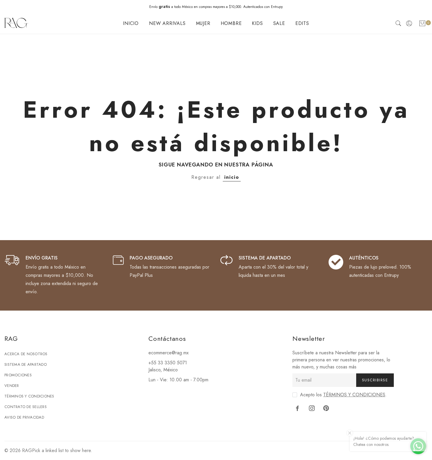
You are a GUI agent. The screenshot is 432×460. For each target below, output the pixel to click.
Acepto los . (343, 394)
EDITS (302, 23)
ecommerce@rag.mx (168, 352)
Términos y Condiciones (29, 396)
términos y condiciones (354, 394)
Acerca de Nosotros (26, 354)
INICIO (131, 23)
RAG (27, 450)
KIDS (257, 23)
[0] (422, 24)
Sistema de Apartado (25, 364)
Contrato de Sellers (25, 407)
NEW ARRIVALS (167, 23)
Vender (11, 385)
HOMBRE (231, 23)
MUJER (203, 23)
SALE (279, 23)
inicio (231, 177)
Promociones (18, 375)
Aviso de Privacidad (24, 417)
